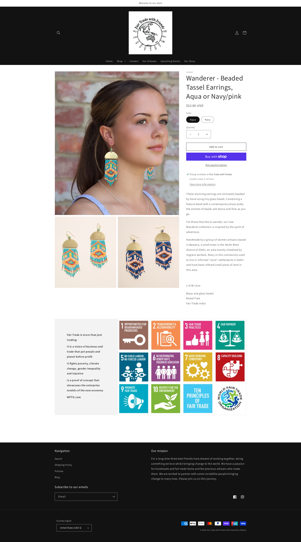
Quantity (190, 127)
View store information (202, 184)
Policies (59, 471)
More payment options (216, 165)
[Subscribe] (113, 497)
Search (58, 458)
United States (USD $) (70, 527)
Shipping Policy (63, 464)
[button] (58, 33)
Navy (207, 119)
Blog (57, 477)
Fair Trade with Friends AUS (218, 530)
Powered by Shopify (238, 530)
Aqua (193, 119)
